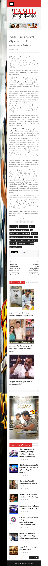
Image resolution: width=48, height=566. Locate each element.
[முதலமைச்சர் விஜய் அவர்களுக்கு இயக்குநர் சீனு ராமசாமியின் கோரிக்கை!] (22, 298)
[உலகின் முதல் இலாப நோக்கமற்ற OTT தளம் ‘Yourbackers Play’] (13, 509)
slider (18, 233)
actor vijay (14, 227)
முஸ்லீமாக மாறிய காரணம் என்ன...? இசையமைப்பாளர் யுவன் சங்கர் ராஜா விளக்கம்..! (14, 270)
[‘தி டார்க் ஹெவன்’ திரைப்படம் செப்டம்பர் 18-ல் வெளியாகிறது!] (13, 498)
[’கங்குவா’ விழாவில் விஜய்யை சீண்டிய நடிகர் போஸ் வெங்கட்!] (22, 367)
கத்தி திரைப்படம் (27, 237)
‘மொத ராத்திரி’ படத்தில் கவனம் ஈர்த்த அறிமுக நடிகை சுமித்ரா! (28, 483)
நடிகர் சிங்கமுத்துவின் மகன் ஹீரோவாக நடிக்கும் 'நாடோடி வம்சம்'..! (34, 270)
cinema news (23, 227)
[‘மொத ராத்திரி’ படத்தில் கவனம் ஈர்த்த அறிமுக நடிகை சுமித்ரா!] (13, 484)
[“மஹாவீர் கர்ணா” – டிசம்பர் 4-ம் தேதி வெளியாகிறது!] (13, 550)
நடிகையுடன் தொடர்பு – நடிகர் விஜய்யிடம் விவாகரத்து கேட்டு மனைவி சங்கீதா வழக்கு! (21, 348)
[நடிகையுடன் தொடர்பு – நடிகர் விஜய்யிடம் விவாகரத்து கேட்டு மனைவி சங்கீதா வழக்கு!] (22, 331)
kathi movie (24, 230)
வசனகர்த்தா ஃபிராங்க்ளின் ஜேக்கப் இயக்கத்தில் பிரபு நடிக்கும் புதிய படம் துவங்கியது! (29, 536)
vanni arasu (25, 233)
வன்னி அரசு (21, 243)
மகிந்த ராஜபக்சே (20, 240)
